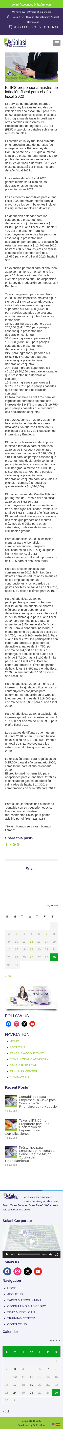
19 (31, 949)
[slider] (29, 1254)
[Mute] (50, 1254)
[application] (31, 1241)
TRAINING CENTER (23, 1071)
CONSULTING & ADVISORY (29, 1059)
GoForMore (39, 1425)
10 (16, 941)
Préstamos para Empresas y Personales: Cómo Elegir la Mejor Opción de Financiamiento (30, 1154)
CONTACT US (19, 1077)
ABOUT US (17, 1047)
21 (46, 949)
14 (46, 941)
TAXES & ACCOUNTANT (27, 1053)
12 (31, 941)
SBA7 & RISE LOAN (23, 1065)
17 (16, 949)
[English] (54, 1424)
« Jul (8, 976)
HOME (14, 1041)
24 (16, 957)
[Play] (7, 1254)
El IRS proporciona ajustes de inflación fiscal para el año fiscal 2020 (31, 92)
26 (31, 957)
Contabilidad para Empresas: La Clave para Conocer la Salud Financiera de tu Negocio (38, 1102)
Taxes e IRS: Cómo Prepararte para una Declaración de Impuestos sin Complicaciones (27, 1127)
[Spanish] (58, 1424)
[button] (31, 1241)
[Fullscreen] (56, 1254)
